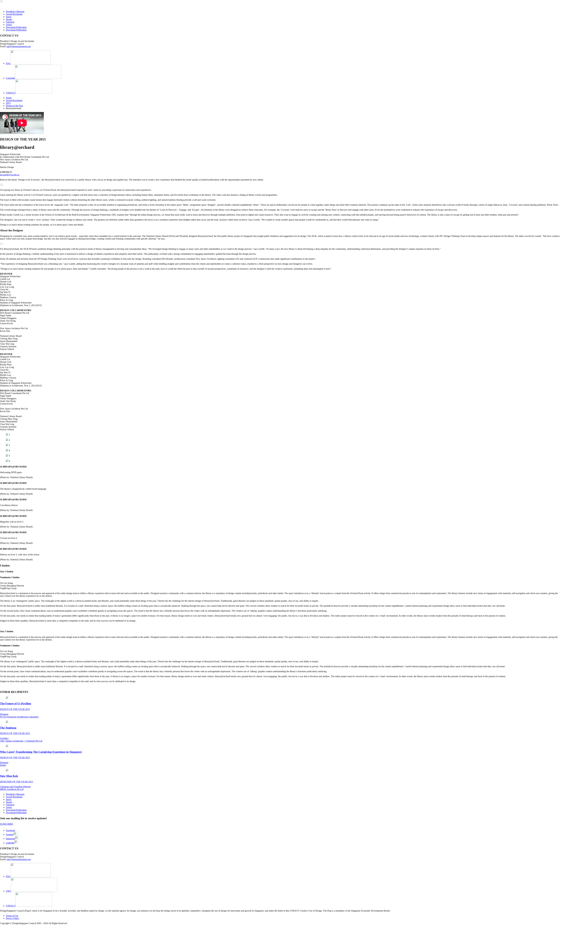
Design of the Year (14, 105)
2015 (8, 103)
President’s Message (15, 11)
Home (9, 98)
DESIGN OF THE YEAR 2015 (15, 709)
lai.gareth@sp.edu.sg (9, 174)
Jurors (8, 16)
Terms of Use (12, 915)
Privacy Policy (12, 918)
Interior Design (7, 167)
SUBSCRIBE (6, 824)
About (9, 24)
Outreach (10, 22)
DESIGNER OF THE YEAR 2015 (16, 781)
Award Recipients (14, 14)
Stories (9, 19)
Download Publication (16, 27)
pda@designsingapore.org (19, 46)
